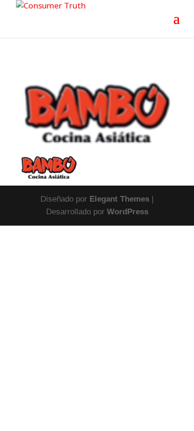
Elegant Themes (119, 199)
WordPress (127, 211)
